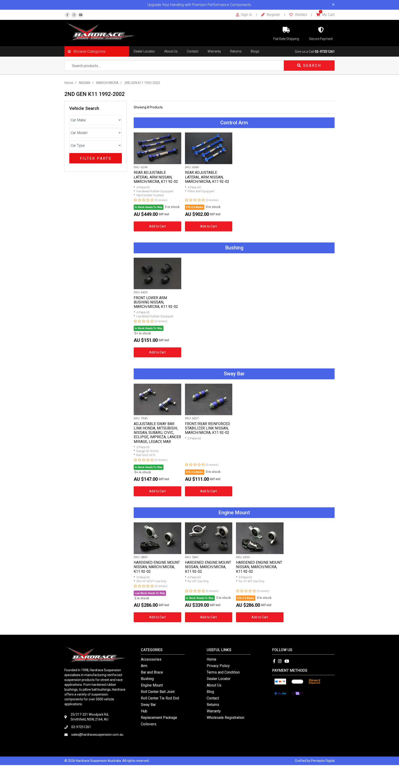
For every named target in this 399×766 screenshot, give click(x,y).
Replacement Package (159, 717)
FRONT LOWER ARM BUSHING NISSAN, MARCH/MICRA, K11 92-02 (156, 302)
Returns (236, 51)
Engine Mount (152, 685)
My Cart (327, 14)
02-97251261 (325, 51)
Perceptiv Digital (323, 761)
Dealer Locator (144, 51)
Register (273, 14)
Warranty (214, 51)
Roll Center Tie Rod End (160, 698)
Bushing (147, 679)
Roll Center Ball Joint (158, 691)
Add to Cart (157, 226)
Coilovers (148, 724)
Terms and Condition (223, 672)
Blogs (255, 51)
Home (211, 659)
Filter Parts (96, 158)
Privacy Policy (218, 666)
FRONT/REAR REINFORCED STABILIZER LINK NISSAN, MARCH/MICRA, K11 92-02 (207, 428)
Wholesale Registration (225, 717)
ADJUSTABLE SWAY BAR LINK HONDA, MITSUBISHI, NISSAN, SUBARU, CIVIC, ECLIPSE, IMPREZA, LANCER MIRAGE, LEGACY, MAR (157, 433)
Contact (192, 51)
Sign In (246, 14)
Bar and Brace (152, 672)
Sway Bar (148, 704)
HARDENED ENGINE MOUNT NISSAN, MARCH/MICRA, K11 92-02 (157, 566)
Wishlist (300, 14)
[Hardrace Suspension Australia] (100, 31)
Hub (144, 711)
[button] (96, 51)
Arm (144, 666)
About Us (171, 51)
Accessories (151, 659)
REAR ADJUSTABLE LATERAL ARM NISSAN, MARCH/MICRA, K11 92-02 (156, 177)
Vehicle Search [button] (84, 108)
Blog (210, 691)
